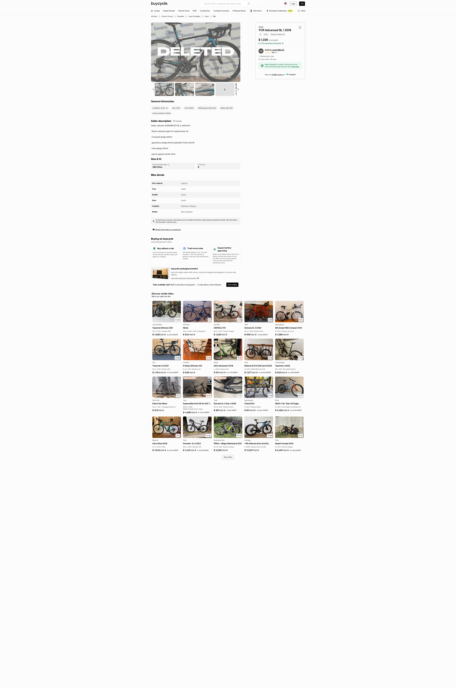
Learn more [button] (295, 67)
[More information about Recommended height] (168, 164)
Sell (302, 4)
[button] (159, 335)
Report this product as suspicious (168, 230)
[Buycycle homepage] (159, 4)
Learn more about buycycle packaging (184, 278)
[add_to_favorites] (209, 320)
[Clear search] (249, 3)
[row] (220, 302)
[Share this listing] (300, 27)
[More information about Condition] (167, 108)
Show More (228, 457)
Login (293, 4)
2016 (266, 34)
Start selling (232, 285)
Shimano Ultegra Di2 (278, 34)
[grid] (220, 302)
